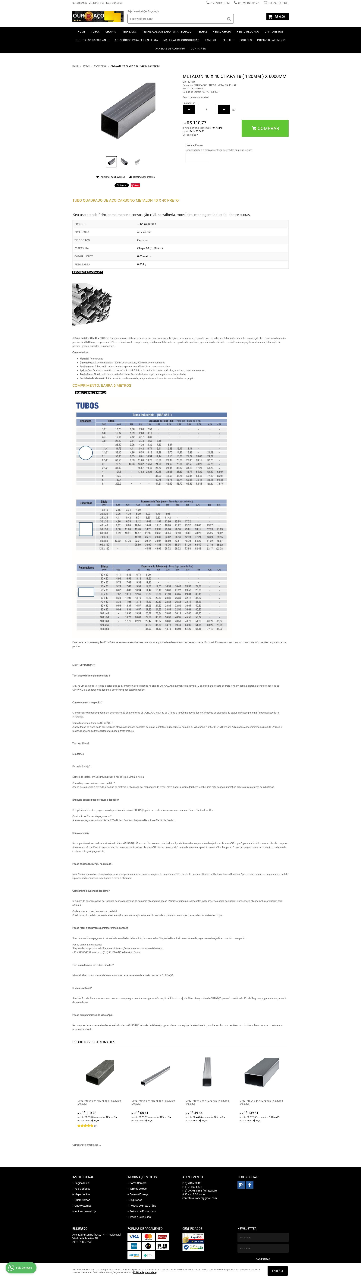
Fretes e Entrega (139, 1194)
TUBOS (95, 31)
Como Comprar (138, 1183)
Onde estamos (82, 1205)
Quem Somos (79, 2)
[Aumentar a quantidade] (224, 109)
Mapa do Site (82, 1194)
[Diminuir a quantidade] (189, 109)
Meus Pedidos (96, 2)
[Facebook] (249, 1185)
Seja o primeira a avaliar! (196, 97)
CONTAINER (198, 48)
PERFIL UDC (129, 31)
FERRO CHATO (222, 31)
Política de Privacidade (143, 1211)
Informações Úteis (142, 1177)
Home (81, 31)
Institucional (83, 1177)
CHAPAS (110, 31)
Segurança (136, 1200)
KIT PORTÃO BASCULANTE (92, 40)
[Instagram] (241, 1185)
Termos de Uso (138, 1188)
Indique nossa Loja (85, 1211)
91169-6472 (248, 3)
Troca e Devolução (140, 1217)
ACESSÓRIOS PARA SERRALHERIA (136, 40)
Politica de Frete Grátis (143, 1205)
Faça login (153, 11)
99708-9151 (278, 3)
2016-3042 (220, 3)
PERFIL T (228, 40)
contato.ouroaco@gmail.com (199, 1198)
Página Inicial (82, 1183)
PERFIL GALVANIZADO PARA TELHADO (167, 31)
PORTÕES (246, 40)
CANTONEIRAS (274, 31)
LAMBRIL (211, 40)
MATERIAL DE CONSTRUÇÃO (181, 40)
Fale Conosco (114, 2)
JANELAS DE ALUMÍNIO (170, 48)
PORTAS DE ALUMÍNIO (271, 40)
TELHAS (202, 31)
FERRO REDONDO (248, 31)
